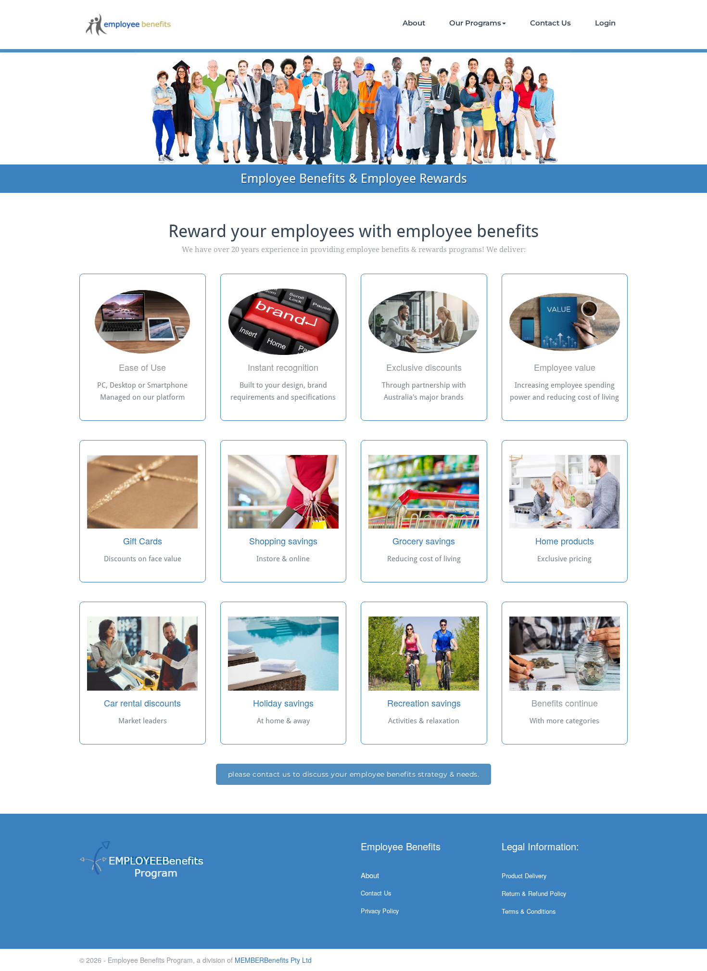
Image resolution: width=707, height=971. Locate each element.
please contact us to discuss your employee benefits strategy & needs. (354, 774)
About (414, 22)
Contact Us (550, 22)
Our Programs (475, 22)
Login (605, 22)
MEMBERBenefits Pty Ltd (273, 960)
